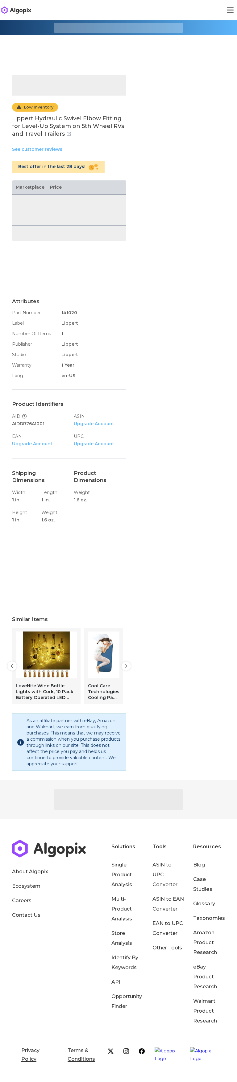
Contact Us (26, 915)
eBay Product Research (205, 976)
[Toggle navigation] (230, 10)
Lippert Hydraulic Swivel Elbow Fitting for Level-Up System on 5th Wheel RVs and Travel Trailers (68, 126)
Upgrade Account (94, 423)
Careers (21, 900)
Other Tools (167, 948)
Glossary (204, 904)
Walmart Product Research (205, 1011)
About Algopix (30, 871)
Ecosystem (26, 886)
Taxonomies (209, 918)
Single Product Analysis (121, 874)
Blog (199, 865)
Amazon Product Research (205, 942)
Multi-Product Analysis (121, 909)
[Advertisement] (118, 50)
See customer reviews (37, 149)
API (115, 982)
